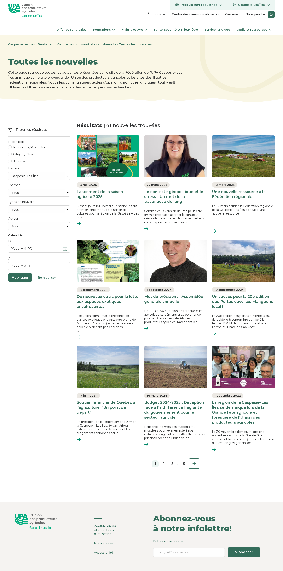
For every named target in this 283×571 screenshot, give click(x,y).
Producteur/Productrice (30, 147)
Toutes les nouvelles (135, 44)
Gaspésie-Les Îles (22, 44)
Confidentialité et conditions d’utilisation (105, 530)
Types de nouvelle (21, 202)
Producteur (47, 44)
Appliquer (20, 277)
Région (13, 168)
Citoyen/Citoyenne (26, 154)
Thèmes (14, 185)
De (10, 241)
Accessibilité (103, 552)
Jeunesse (20, 161)
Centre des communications (79, 44)
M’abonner (244, 552)
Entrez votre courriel (203, 546)
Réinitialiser (47, 277)
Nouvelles (111, 44)
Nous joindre (103, 543)
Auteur (13, 219)
